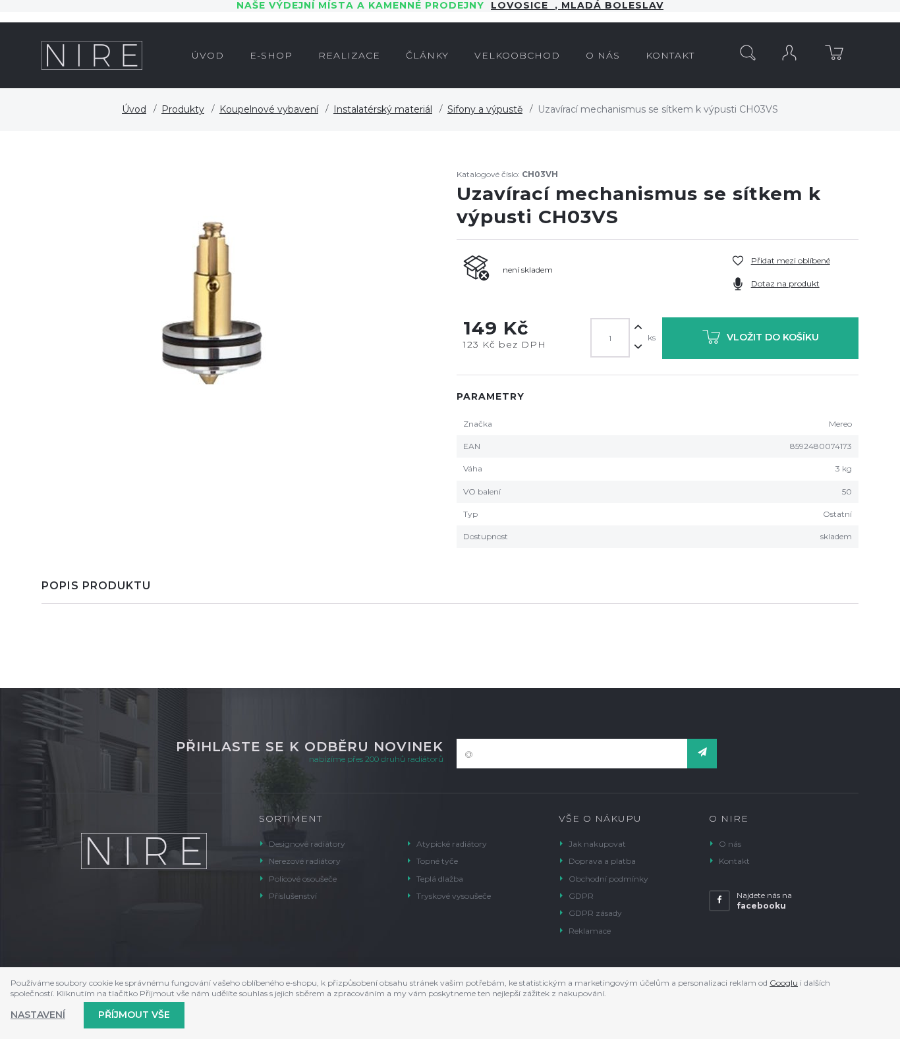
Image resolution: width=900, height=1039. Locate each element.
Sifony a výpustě (484, 109)
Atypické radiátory (451, 844)
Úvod (134, 109)
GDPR (581, 896)
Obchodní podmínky (608, 879)
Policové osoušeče (303, 879)
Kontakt (734, 861)
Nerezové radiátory (305, 861)
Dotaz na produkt (785, 283)
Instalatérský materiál (382, 109)
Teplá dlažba (439, 879)
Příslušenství (293, 896)
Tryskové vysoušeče (453, 896)
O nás (730, 844)
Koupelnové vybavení (268, 109)
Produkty (182, 109)
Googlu (784, 983)
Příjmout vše (134, 1015)
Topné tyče (437, 861)
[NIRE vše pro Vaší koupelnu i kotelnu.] (92, 55)
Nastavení (38, 1015)
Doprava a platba (602, 861)
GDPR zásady (595, 913)
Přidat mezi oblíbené (790, 260)
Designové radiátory (307, 844)
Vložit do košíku (773, 337)
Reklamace (590, 931)
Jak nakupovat (597, 844)
